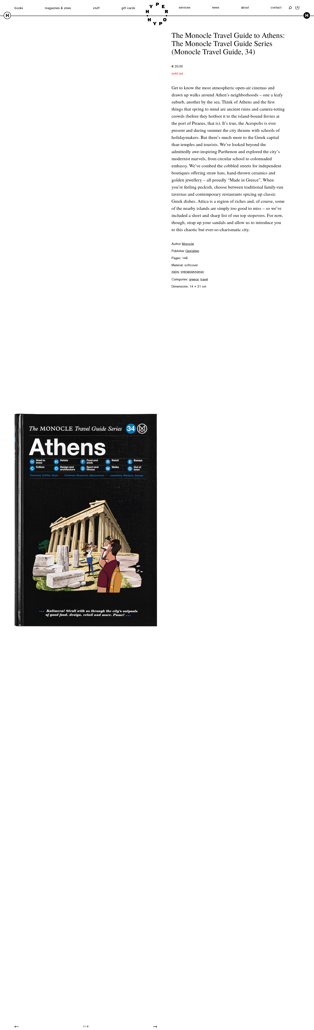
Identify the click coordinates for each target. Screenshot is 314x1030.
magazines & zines (58, 8)
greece (194, 279)
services (184, 7)
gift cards (128, 8)
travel (204, 279)
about (245, 7)
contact (276, 7)
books (19, 8)
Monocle (188, 244)
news (215, 7)
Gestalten (192, 251)
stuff (96, 8)
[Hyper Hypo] (157, 14)
